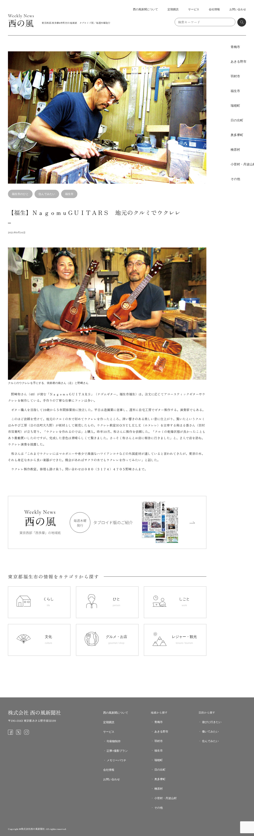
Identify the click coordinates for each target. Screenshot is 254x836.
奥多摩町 (237, 135)
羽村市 (235, 76)
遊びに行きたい (211, 722)
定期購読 (173, 9)
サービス (193, 9)
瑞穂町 (235, 105)
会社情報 (214, 9)
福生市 (69, 194)
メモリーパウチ (116, 760)
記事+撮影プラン (117, 750)
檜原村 (235, 149)
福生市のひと (20, 194)
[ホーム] (21, 26)
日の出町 (237, 120)
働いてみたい (210, 731)
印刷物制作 (114, 741)
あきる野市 (238, 61)
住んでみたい (46, 194)
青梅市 (235, 47)
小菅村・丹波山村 (165, 798)
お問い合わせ (237, 9)
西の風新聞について (145, 9)
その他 (235, 179)
